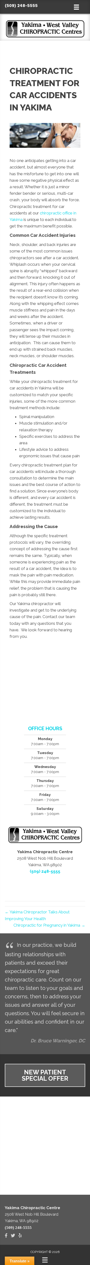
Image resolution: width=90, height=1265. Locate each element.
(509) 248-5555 (21, 5)
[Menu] (45, 1260)
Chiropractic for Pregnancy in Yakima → (49, 925)
